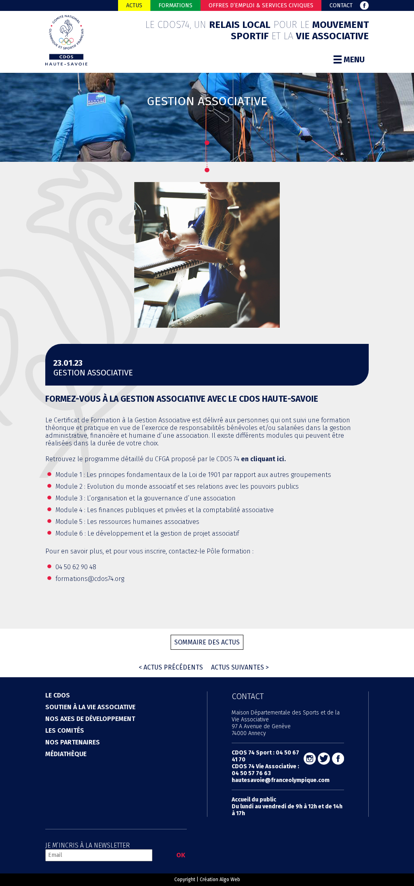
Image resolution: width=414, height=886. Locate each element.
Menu (354, 59)
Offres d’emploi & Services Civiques (261, 5)
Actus (134, 5)
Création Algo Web (220, 879)
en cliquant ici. (263, 459)
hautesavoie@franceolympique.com (281, 780)
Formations (175, 5)
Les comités (64, 730)
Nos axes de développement (90, 719)
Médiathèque (66, 754)
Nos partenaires (72, 742)
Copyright (184, 879)
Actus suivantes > (240, 667)
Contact (341, 5)
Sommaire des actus (207, 642)
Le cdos (57, 695)
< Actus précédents (171, 667)
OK (180, 855)
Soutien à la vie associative (90, 707)
